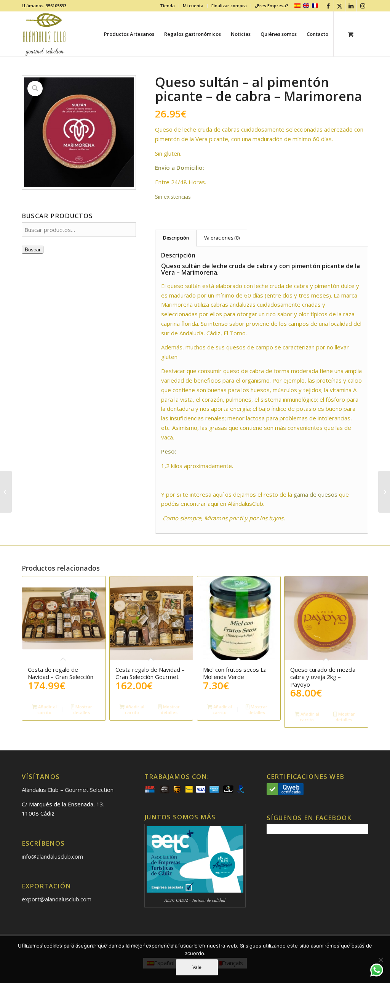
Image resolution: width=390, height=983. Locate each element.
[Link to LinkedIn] (350, 5)
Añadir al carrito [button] (47, 709)
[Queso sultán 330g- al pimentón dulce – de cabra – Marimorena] (6, 492)
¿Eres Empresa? (271, 5)
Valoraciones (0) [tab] (222, 238)
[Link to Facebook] (328, 5)
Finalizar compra (229, 5)
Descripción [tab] (176, 238)
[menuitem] (167, 6)
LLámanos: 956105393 (44, 5)
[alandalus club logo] (44, 33)
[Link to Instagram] (362, 5)
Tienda (167, 5)
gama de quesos (315, 494)
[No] (380, 960)
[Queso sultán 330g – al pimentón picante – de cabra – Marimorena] (384, 492)
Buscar (32, 250)
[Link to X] (339, 5)
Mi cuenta (193, 5)
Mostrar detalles (82, 709)
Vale (196, 967)
